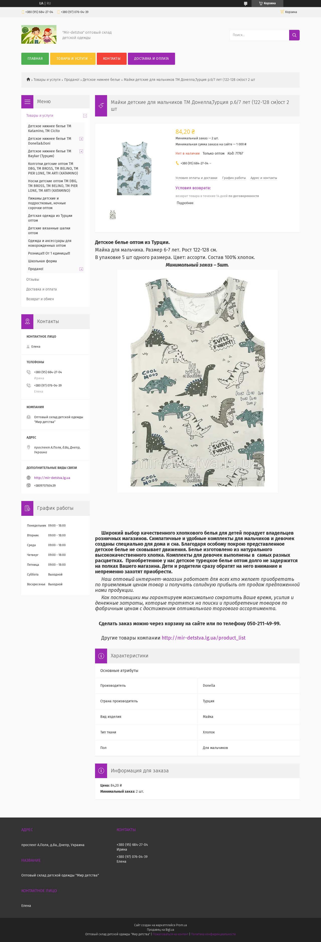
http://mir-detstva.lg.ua (52, 478)
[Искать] (294, 35)
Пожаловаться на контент (170, 934)
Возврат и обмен (40, 299)
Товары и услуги (72, 58)
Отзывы (32, 279)
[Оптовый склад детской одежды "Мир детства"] (38, 42)
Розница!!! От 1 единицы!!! (49, 253)
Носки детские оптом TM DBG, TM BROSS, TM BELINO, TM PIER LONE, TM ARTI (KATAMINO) (52, 186)
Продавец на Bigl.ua (160, 929)
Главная (35, 58)
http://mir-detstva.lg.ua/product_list (204, 638)
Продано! (71, 80)
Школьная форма (42, 261)
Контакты (111, 58)
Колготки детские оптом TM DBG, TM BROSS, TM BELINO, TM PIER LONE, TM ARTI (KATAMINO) (53, 168)
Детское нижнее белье (101, 80)
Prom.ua (181, 925)
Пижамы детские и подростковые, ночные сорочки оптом (47, 203)
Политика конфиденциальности (213, 934)
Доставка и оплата (151, 58)
